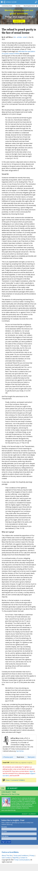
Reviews (18, 6)
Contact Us (23, 858)
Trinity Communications (22, 860)
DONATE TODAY (19, 21)
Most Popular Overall (29, 6)
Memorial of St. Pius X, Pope (10, 794)
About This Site (7, 855)
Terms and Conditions (20, 855)
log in (31, 771)
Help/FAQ (15, 858)
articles (19, 37)
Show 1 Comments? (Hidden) (15, 780)
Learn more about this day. (8, 810)
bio (15, 37)
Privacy (32, 855)
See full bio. (20, 751)
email (25, 37)
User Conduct (6, 858)
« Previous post (8, 757)
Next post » (31, 757)
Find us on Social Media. (10, 852)
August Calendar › (29, 814)
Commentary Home (7, 6)
